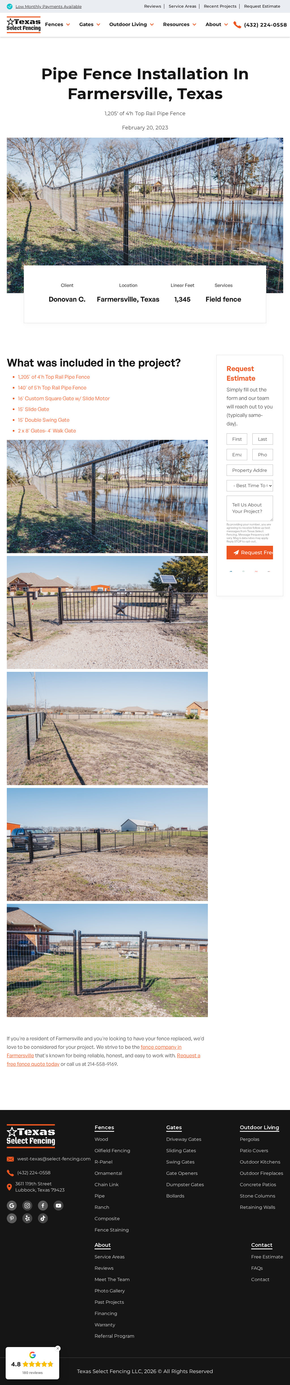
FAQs (257, 1268)
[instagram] (27, 1206)
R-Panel (103, 1162)
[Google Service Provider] (243, 571)
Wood (101, 1139)
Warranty (105, 1325)
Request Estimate (262, 6)
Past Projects (109, 1302)
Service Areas (182, 6)
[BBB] (231, 571)
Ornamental (108, 1173)
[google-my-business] (12, 1206)
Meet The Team (112, 1279)
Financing (106, 1313)
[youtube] (58, 1206)
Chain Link (107, 1184)
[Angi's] (256, 571)
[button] (57, 24)
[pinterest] (12, 1218)
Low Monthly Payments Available (49, 6)
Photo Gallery (110, 1291)
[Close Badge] (58, 1348)
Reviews (152, 6)
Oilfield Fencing (112, 1150)
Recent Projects (220, 6)
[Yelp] (269, 571)
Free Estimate (267, 1257)
